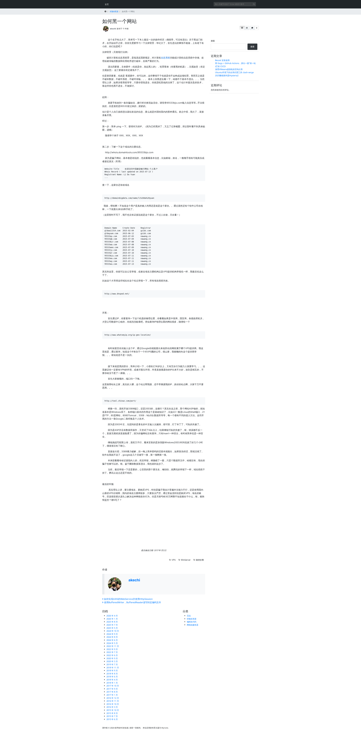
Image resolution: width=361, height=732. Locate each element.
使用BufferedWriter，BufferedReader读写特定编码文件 (132, 602)
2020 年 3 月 (112, 661)
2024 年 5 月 (112, 643)
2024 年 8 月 (112, 637)
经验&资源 (191, 618)
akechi (113, 28)
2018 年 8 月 (112, 673)
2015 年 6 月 (112, 719)
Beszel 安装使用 (222, 60)
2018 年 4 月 (112, 679)
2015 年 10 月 (112, 710)
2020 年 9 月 (112, 658)
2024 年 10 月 (112, 631)
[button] (242, 28)
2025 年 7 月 (112, 624)
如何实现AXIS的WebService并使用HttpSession (128, 599)
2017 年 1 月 (112, 695)
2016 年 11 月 (112, 701)
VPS (174, 560)
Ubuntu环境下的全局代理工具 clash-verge (234, 72)
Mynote (164, 728)
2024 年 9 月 (112, 634)
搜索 (213, 40)
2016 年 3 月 (112, 707)
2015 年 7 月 (112, 716)
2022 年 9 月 (112, 649)
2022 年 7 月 (112, 652)
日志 (189, 615)
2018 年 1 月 (112, 682)
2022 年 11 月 (112, 646)
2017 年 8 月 (112, 691)
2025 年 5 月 (112, 628)
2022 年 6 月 (112, 655)
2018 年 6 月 (112, 676)
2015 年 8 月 (112, 713)
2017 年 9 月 (112, 688)
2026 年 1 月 (112, 618)
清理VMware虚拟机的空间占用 (229, 69)
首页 (107, 4)
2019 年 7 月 (112, 664)
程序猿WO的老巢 (122, 728)
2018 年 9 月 (112, 670)
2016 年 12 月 (112, 698)
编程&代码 (191, 621)
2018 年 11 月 (112, 667)
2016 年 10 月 (112, 704)
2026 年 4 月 (112, 615)
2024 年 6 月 (112, 640)
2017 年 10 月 (112, 685)
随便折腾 (200, 560)
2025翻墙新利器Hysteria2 (226, 75)
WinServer (186, 560)
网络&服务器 (192, 624)
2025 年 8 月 (112, 621)
